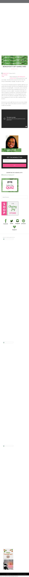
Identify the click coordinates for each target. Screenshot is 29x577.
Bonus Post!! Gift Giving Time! (14, 66)
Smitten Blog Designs (21, 574)
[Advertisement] (14, 22)
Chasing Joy (14, 48)
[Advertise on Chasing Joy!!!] (7, 174)
